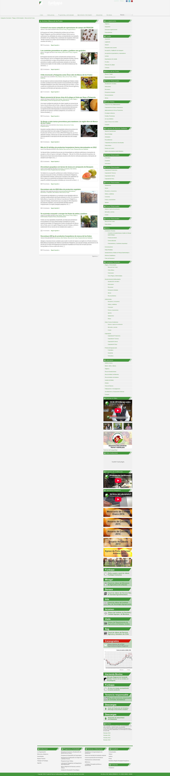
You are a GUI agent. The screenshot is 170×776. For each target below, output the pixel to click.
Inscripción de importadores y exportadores (115, 53)
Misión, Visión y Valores (110, 365)
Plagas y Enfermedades (110, 265)
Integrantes (107, 26)
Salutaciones (108, 185)
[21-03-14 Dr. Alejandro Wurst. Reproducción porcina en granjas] (117, 426)
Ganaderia (107, 160)
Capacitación (108, 333)
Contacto (109, 15)
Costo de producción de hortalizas (94, 757)
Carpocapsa (111, 273)
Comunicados (112, 752)
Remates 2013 (106, 740)
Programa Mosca (71, 29)
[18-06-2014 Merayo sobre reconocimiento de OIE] (107, 426)
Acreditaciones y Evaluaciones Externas (114, 391)
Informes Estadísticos (110, 255)
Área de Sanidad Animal (110, 371)
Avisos (106, 188)
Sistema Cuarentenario (110, 131)
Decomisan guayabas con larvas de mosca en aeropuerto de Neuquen (67, 167)
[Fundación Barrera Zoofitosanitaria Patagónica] (54, 6)
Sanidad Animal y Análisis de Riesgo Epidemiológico (117, 252)
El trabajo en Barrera (110, 113)
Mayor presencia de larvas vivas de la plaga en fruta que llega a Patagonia (68, 97)
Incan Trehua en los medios (111, 121)
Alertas (106, 98)
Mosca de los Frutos (62, 29)
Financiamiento (108, 32)
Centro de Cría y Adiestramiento (112, 104)
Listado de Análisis (109, 380)
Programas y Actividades (65, 15)
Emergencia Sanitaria (110, 92)
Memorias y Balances (42, 754)
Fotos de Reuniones (110, 258)
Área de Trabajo (109, 74)
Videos (110, 754)
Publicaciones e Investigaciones (112, 388)
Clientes (107, 383)
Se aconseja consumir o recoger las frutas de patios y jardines (64, 213)
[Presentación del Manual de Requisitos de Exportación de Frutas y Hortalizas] (128, 426)
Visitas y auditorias (109, 193)
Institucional (49, 15)
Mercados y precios (109, 212)
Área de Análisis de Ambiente (112, 377)
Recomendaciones (61, 216)
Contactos (111, 767)
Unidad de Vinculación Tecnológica (70, 770)
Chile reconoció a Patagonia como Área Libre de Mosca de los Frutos (66, 75)
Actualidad (98, 15)
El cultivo (107, 61)
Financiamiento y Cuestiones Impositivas (117, 243)
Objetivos (107, 23)
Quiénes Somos (109, 363)
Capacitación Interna (110, 175)
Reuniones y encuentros (111, 191)
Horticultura (107, 163)
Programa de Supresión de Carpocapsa (71, 755)
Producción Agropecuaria (54, 100)
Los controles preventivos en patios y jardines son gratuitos (63, 50)
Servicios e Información (84, 15)
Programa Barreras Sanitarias (81, 149)
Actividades (107, 136)
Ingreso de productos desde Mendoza (114, 151)
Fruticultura (67, 168)
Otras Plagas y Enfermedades (115, 275)
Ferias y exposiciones (110, 199)
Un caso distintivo (109, 118)
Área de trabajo (108, 134)
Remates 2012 (106, 737)
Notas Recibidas (109, 249)
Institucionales (108, 299)
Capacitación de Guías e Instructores (114, 107)
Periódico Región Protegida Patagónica (119, 760)
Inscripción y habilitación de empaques (114, 50)
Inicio (41, 15)
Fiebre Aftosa (108, 145)
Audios (110, 756)
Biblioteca (87, 762)
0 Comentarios (46, 45)
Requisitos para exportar (111, 47)
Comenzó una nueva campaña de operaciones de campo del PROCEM (67, 27)
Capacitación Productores (111, 170)
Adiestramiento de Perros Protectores (114, 110)
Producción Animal (112, 237)
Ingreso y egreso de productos (112, 209)
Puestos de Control (109, 148)
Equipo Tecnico (41, 758)
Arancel (107, 44)
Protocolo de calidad (110, 64)
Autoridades (40, 756)
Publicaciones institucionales (92, 759)
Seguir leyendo (55, 45)
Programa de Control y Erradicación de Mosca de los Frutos (71, 752)
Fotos (110, 758)
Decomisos (61, 168)
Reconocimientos (109, 95)
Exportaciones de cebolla (111, 59)
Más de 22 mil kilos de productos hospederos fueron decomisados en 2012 (69, 147)
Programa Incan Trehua (67, 761)
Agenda (39, 763)
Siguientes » (95, 256)
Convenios (107, 196)
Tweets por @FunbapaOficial (110, 450)
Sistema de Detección (110, 77)
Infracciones (108, 86)
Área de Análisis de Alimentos (112, 374)
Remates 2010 (106, 733)
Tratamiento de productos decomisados (114, 142)
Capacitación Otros (109, 178)
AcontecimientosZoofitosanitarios (67, 191)
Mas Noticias (58, 52)
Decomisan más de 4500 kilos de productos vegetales (61, 189)
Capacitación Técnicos (110, 173)
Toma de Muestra (109, 385)
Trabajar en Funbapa (42, 760)
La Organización (41, 752)
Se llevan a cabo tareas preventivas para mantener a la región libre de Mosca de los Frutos (69, 122)
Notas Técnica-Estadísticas (111, 322)
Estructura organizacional (111, 29)
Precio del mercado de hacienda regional (95, 755)
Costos (106, 214)
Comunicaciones (109, 246)
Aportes (107, 202)
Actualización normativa (110, 83)
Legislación (107, 41)
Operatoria (107, 39)
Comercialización (112, 240)
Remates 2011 (106, 735)
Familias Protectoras (110, 116)
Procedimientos (108, 139)
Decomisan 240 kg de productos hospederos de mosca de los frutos (66, 236)
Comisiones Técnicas (110, 230)
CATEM (107, 56)
